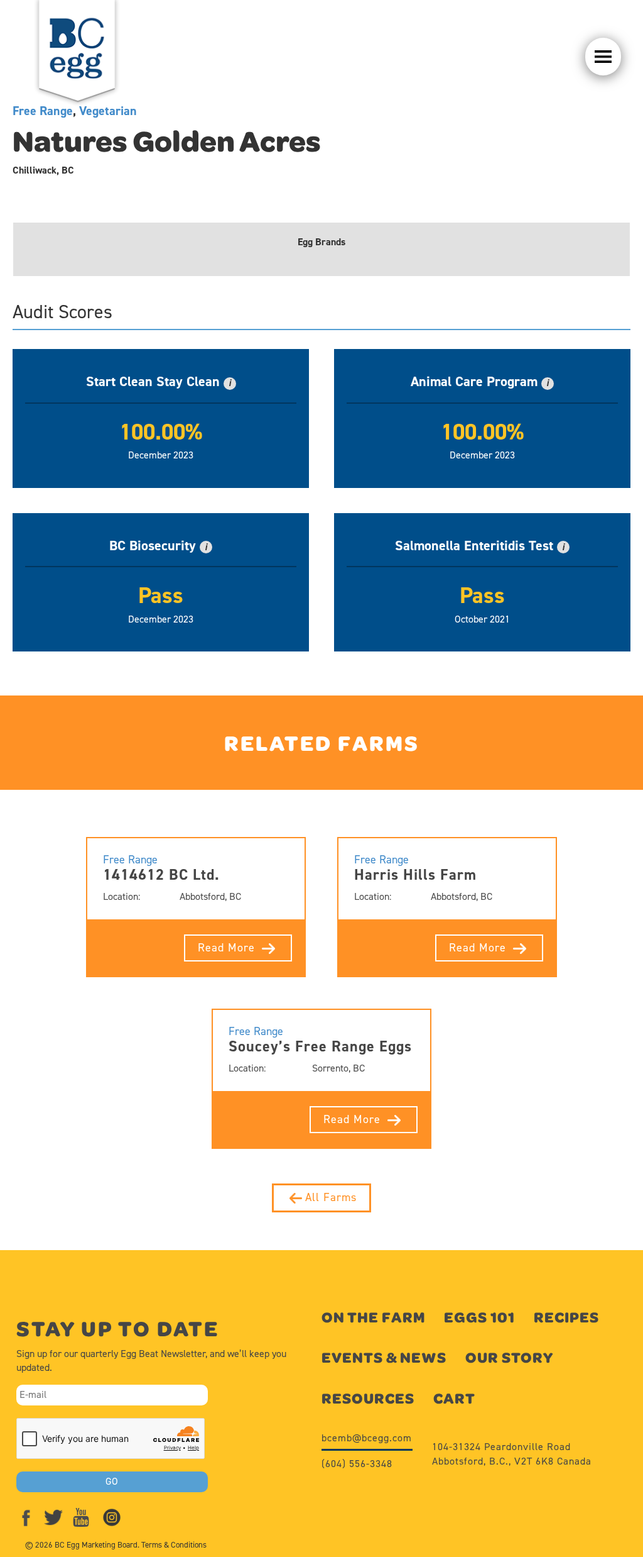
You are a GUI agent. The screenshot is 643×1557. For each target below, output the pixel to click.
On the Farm (373, 1317)
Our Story (509, 1357)
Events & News (384, 1357)
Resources (368, 1398)
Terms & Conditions (174, 1544)
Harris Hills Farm (415, 875)
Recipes (566, 1317)
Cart (454, 1398)
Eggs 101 (479, 1317)
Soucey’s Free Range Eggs (320, 1046)
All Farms (331, 1197)
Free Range (130, 859)
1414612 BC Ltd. (161, 875)
